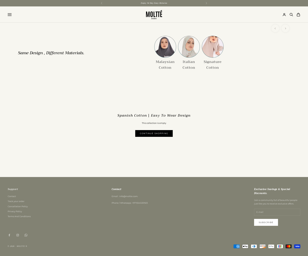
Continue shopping (154, 133)
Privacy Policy (15, 211)
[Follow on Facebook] (9, 235)
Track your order (16, 201)
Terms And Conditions (19, 216)
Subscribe (266, 222)
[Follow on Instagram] (17, 235)
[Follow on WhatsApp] (26, 235)
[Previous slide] (275, 28)
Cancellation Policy (18, 206)
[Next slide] (285, 28)
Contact (12, 196)
